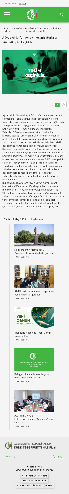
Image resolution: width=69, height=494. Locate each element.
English (22, 4)
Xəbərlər (18, 28)
